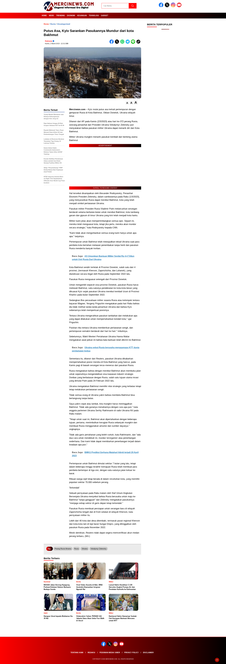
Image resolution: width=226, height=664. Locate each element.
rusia (76, 549)
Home (44, 15)
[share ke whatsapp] (123, 43)
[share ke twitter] (117, 43)
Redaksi (91, 653)
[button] (127, 102)
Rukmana (48, 41)
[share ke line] (133, 43)
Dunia (53, 24)
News (51, 15)
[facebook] (161, 7)
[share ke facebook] (112, 43)
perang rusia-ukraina (63, 549)
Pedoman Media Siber (110, 653)
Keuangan (82, 15)
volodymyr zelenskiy (98, 549)
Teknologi (94, 15)
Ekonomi (71, 15)
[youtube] (179, 7)
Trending (60, 15)
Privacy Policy (131, 653)
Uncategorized (63, 24)
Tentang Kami (76, 653)
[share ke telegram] (128, 43)
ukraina (84, 549)
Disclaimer (148, 653)
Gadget (104, 15)
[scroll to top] (217, 660)
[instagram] (173, 7)
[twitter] (167, 7)
